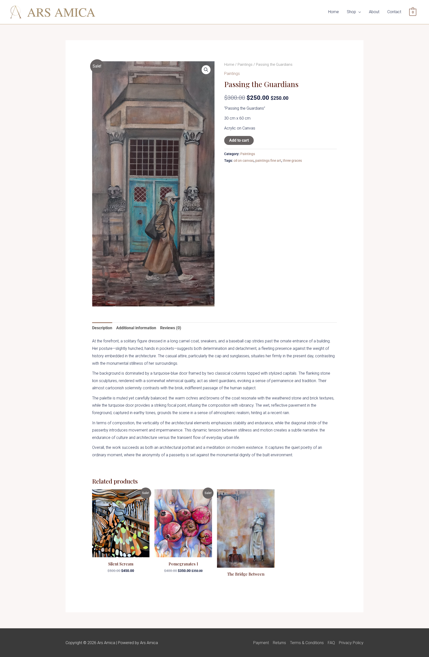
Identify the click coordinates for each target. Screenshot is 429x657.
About (374, 11)
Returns (279, 642)
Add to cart (239, 140)
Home (333, 11)
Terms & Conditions (307, 642)
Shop (351, 11)
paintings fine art (268, 161)
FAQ (331, 642)
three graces (292, 161)
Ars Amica (61, 11)
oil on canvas (244, 161)
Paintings (245, 64)
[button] (206, 69)
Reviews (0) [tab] (170, 328)
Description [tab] (102, 328)
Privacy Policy (351, 642)
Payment (261, 642)
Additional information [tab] (136, 328)
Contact (394, 11)
